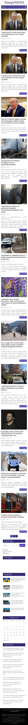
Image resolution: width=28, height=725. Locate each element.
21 (20, 632)
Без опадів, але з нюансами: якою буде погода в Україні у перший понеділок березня (12, 344)
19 (14, 632)
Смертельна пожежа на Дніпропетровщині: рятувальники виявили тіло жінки (12, 209)
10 (7, 629)
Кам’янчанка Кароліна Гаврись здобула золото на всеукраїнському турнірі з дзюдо (18, 594)
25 (10, 635)
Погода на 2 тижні (7, 551)
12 (14, 629)
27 (17, 635)
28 (20, 635)
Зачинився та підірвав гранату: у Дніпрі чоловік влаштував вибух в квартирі (13, 257)
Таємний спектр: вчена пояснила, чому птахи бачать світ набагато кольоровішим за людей (13, 302)
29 (23, 635)
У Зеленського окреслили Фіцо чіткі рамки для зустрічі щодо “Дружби (13, 77)
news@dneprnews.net (20, 709)
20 (17, 632)
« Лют (4, 640)
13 (17, 629)
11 (10, 629)
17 (7, 632)
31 (7, 637)
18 (10, 632)
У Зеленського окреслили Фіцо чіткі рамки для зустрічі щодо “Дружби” (13, 34)
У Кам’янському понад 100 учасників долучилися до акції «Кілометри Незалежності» (17, 587)
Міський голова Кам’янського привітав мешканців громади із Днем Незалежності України (17, 602)
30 (4, 637)
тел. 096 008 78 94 (14, 711)
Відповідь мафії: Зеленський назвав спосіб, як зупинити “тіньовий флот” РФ (12, 433)
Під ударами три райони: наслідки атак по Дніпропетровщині (10, 162)
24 (7, 635)
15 (23, 629)
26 (14, 635)
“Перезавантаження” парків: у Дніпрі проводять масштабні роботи (12, 388)
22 (23, 632)
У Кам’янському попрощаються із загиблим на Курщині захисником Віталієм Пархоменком (18, 579)
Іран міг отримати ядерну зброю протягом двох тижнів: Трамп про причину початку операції (13, 121)
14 (20, 629)
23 (4, 635)
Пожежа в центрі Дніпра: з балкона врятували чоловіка (12, 516)
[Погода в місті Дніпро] (14, 550)
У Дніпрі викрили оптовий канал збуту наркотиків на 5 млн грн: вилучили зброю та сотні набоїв (13, 690)
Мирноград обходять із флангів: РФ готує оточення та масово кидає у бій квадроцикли (13, 475)
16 (4, 632)
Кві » (7, 640)
